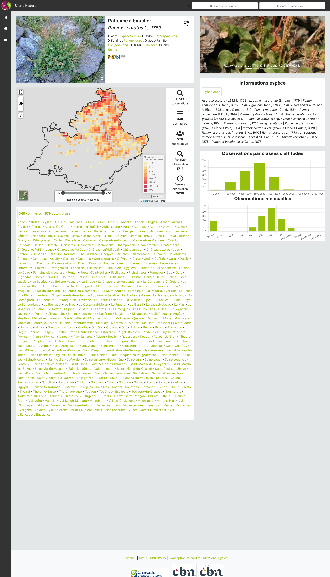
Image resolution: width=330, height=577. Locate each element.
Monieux (154, 318)
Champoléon (126, 245)
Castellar (89, 240)
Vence (168, 405)
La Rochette (45, 300)
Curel (172, 259)
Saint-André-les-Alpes (33, 346)
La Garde (71, 286)
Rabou (100, 336)
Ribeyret (185, 336)
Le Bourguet (52, 304)
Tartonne (148, 387)
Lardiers (41, 295)
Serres (138, 382)
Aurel (126, 226)
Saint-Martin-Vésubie (50, 368)
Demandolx (25, 263)
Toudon (90, 391)
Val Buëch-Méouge (73, 401)
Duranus (95, 263)
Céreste (52, 245)
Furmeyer (156, 272)
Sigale (163, 382)
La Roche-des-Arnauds (169, 295)
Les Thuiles (158, 309)
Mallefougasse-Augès (166, 314)
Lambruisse (163, 286)
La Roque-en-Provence (74, 300)
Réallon (113, 336)
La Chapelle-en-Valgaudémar (119, 281)
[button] (20, 103)
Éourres (40, 268)
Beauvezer (180, 231)
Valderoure (146, 401)
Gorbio (39, 277)
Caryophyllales (166, 36)
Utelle (166, 396)
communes (30, 213)
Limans (73, 314)
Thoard (25, 391)
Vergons (26, 410)
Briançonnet (41, 240)
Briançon (23, 240)
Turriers (105, 396)
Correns (68, 259)
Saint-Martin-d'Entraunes (108, 364)
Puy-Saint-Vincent (57, 336)
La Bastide (40, 281)
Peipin (147, 327)
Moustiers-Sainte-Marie (175, 323)
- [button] (21, 109)
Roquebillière (89, 341)
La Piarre (26, 295)
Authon (155, 226)
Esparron (77, 268)
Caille (58, 240)
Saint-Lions (79, 364)
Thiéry (186, 387)
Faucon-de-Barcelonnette (157, 268)
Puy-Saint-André (173, 332)
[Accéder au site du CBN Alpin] (211, 574)
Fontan (72, 272)
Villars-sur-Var (164, 410)
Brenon (184, 236)
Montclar (23, 323)
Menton (55, 318)
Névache (26, 327)
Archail (177, 222)
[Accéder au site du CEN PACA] (149, 574)
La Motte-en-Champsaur (81, 291)
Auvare (168, 226)
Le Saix (83, 309)
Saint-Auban (88, 346)
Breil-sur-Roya (165, 236)
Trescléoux (73, 396)
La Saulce (162, 300)
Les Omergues (119, 309)
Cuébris (160, 259)
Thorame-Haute (70, 391)
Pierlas (34, 332)
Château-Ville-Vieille (31, 254)
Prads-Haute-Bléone (83, 332)
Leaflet (143, 200)
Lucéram (105, 314)
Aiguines (76, 222)
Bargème (60, 231)
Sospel (117, 387)
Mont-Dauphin (60, 323)
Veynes (40, 410)
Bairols (22, 231)
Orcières (112, 327)
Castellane (72, 240)
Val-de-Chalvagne (122, 401)
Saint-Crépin (92, 350)
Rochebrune (67, 341)
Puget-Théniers (129, 332)
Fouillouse (118, 272)
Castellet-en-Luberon (114, 240)
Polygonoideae (119, 45)
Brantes (135, 236)
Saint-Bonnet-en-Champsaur (142, 346)
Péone (159, 327)
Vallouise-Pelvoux (81, 405)
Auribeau (140, 226)
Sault (113, 378)
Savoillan (48, 382)
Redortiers (129, 336)
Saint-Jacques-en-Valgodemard (133, 355)
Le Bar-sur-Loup (28, 304)
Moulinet (148, 323)
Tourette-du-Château (147, 391)
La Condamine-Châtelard (161, 281)
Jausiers (23, 281)
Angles (152, 222)
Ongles (83, 327)
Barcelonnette (40, 231)
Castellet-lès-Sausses (148, 240)
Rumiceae (150, 45)
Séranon (125, 382)
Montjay (102, 323)
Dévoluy (43, 263)
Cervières (68, 245)
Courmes (84, 259)
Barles (74, 231)
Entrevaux (24, 268)
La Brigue (88, 281)
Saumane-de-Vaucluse (137, 378)
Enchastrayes (113, 263)
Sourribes (132, 387)
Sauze (175, 378)
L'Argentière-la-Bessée (67, 295)
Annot (164, 222)
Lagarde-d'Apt (92, 286)
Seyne (150, 382)
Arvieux (22, 226)
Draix (82, 263)
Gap (169, 272)
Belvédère (38, 236)
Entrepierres (169, 263)
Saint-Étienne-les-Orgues (46, 355)
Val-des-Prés (166, 401)
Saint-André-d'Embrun (173, 341)
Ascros (36, 226)
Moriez (134, 323)
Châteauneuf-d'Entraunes (35, 249)
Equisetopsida (130, 36)
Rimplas (38, 341)
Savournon (66, 382)
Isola (183, 277)
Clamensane (140, 254)
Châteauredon (133, 249)
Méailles (23, 318)
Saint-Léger (153, 359)
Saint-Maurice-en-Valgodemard (91, 368)
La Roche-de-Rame (136, 295)
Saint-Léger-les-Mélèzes (50, 364)
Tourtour (56, 396)
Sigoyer (22, 387)
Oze (124, 327)
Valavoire (35, 401)
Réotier (145, 336)
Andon (139, 222)
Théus (174, 387)
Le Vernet (37, 314)
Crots (137, 259)
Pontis (61, 332)
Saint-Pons (25, 373)
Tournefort (173, 391)
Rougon (122, 341)
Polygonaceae (134, 40)
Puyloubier (150, 332)
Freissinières (137, 272)
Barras (86, 231)
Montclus (40, 323)
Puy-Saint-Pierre (29, 336)
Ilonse (172, 277)
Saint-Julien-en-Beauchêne (104, 359)
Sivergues (86, 387)
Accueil (131, 558)
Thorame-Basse (44, 391)
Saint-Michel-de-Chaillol (134, 368)
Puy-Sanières (83, 336)
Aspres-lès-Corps (57, 226)
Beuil (51, 236)
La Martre (144, 286)
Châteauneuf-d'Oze (71, 249)
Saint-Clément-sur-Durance (60, 350)
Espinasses (95, 268)
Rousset (148, 341)
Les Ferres (98, 309)
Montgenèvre (83, 323)
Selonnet (97, 382)
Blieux (108, 236)
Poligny (48, 332)
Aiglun (46, 222)
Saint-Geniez (98, 355)
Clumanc (159, 254)
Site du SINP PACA (153, 558)
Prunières (108, 332)
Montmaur (118, 323)
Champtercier (148, 245)
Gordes (53, 277)
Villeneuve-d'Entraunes (33, 414)
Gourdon (67, 277)
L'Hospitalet (56, 314)
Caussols (23, 245)
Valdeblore (97, 401)
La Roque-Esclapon (108, 300)
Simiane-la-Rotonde (46, 387)
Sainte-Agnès (153, 350)
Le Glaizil (136, 304)
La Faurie (55, 286)
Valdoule (42, 405)
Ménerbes (39, 318)
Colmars (23, 259)
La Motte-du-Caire (46, 291)
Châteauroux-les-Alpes (163, 249)
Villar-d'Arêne (58, 410)
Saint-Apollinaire (64, 346)
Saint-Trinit (141, 373)
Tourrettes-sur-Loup (31, 396)
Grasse (82, 277)
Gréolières (98, 277)
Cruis (147, 259)
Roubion (107, 341)
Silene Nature (25, 6)
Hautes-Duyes (154, 277)
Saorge (102, 378)
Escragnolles (58, 268)
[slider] (63, 193)
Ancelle (126, 222)
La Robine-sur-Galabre (102, 295)
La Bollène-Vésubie (64, 281)
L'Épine (69, 309)
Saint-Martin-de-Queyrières (150, 364)
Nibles (40, 327)
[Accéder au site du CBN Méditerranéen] (184, 574)
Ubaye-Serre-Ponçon (129, 396)
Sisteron (69, 387)
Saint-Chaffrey (176, 346)
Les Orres (140, 309)
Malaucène (140, 314)
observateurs (57, 213)
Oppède (97, 327)
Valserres (103, 405)
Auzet (181, 226)
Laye (187, 300)
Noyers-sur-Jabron (61, 327)
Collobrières (177, 254)
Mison (108, 318)
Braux (148, 236)
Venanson (153, 405)
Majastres (122, 314)
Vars (116, 405)
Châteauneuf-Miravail (104, 249)
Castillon (174, 240)
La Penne (185, 291)
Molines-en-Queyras (130, 318)
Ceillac (38, 245)
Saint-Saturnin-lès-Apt (52, 373)
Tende (162, 387)
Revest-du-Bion (165, 336)
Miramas (94, 318)
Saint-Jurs (134, 359)
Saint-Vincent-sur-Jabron (55, 378)
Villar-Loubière (81, 410)
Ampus (113, 222)
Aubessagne (111, 226)
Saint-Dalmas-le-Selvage (123, 350)
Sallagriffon (85, 378)
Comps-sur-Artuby (46, 259)
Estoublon (113, 268)
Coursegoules (104, 259)
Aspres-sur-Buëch (86, 226)
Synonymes (211, 92)
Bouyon (121, 236)
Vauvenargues (133, 405)
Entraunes (150, 263)
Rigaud (25, 341)
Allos (100, 222)
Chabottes (85, 245)
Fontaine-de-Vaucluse (48, 272)
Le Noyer (54, 309)
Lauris (176, 300)
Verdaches (183, 405)
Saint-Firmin (76, 355)
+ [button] (21, 99)
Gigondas (24, 277)
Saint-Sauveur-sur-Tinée (112, 373)
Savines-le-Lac (28, 382)
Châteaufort (170, 245)
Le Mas (179, 304)
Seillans (82, 382)
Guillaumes (116, 277)
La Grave (112, 286)
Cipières (123, 254)
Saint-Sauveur (82, 373)
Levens (22, 314)
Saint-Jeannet (169, 355)
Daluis (184, 259)
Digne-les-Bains (63, 263)
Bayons (114, 231)
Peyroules (174, 327)
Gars (179, 272)
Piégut (22, 332)
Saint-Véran (25, 378)
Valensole (58, 405)
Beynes (63, 236)
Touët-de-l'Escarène (113, 391)
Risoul (51, 341)
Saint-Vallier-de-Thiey (167, 373)
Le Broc (70, 304)
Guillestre (134, 277)
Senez (111, 382)
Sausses (162, 378)
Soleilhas (102, 387)
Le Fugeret (118, 304)
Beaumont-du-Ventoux (154, 231)
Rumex (113, 50)
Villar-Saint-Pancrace (110, 410)
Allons (89, 222)
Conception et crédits (185, 558)
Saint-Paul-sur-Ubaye (170, 368)
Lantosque (135, 291)
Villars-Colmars (140, 410)
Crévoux (123, 259)
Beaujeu (128, 231)
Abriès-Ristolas (28, 222)
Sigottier (177, 382)
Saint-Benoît (109, 346)
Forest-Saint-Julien (94, 272)
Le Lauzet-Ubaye (158, 304)
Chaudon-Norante (63, 254)
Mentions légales (215, 558)
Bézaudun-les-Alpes (86, 236)
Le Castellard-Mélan (93, 304)
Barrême (100, 231)
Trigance (90, 396)
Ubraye (153, 396)
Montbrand (182, 318)
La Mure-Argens (113, 291)
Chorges (107, 254)
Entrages (133, 263)
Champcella (104, 245)
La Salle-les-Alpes (138, 300)
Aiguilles (61, 222)
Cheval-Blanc (88, 254)
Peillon (135, 327)
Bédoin (22, 236)
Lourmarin (89, 314)
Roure (135, 341)
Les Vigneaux (179, 309)
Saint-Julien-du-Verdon (65, 359)
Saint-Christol (27, 350)
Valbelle (50, 401)
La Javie (128, 286)
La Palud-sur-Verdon (161, 291)
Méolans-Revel (74, 318)
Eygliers (130, 268)
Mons (167, 318)
